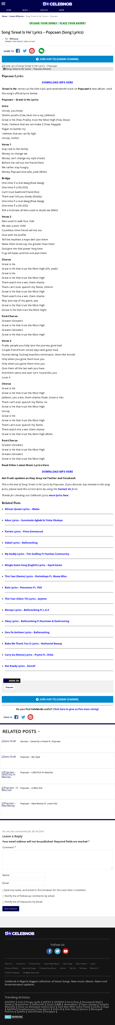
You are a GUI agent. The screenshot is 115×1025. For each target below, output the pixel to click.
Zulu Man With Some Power (74, 1006)
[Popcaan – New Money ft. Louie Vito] (10, 807)
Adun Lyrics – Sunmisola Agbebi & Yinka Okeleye (34, 520)
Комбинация (26, 1009)
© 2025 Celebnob (12, 973)
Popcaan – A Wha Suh (31, 788)
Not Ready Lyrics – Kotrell (20, 666)
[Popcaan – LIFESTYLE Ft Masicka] (10, 776)
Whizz (13, 38)
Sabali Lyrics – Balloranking (21, 542)
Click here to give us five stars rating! (76, 709)
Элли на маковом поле (32, 1006)
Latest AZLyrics (16, 16)
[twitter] (57, 951)
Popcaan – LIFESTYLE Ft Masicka (36, 772)
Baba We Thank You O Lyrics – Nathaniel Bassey (33, 643)
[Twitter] (25, 51)
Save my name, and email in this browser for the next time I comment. (45, 890)
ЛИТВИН (59, 1002)
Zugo (106, 1006)
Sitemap (83, 968)
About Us (8, 964)
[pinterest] (32, 51)
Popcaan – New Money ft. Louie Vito (39, 803)
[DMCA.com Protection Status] (57, 1017)
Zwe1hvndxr (35, 1011)
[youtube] (66, 951)
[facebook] (49, 951)
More (61, 10)
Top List (72, 968)
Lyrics (93, 964)
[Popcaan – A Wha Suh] (10, 792)
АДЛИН (11, 1009)
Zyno (52, 1006)
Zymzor (83, 1009)
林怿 (58, 1004)
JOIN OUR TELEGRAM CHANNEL (59, 59)
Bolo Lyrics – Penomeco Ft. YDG (23, 587)
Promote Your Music (47, 968)
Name (5, 875)
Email (5, 883)
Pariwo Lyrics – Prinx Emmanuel (24, 531)
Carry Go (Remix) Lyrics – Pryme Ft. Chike (29, 654)
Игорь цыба (32, 1002)
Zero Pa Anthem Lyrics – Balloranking (27, 632)
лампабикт (71, 1004)
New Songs (67, 964)
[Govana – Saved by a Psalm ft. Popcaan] (10, 745)
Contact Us (64, 489)
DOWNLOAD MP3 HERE (57, 82)
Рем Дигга (43, 1009)
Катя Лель (73, 1002)
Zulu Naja (71, 1009)
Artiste (44, 10)
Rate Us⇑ (94, 968)
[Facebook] (17, 51)
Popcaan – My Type (30, 756)
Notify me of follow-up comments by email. (30, 896)
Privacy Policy (34, 964)
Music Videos (81, 964)
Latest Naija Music (51, 964)
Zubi (20, 1002)
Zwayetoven (21, 1004)
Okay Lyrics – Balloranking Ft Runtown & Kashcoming (37, 621)
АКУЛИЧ (10, 1002)
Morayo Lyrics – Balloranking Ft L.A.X (27, 610)
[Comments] (41, 51)
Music (25, 10)
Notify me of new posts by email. (24, 901)
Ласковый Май (91, 1002)
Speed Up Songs (29, 968)
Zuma (50, 1004)
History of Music (11, 968)
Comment (9, 847)
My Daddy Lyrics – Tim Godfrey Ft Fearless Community (37, 554)
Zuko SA (57, 1009)
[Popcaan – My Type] (10, 761)
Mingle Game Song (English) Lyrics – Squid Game (33, 565)
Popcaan (9, 687)
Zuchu (97, 1006)
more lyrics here (58, 495)
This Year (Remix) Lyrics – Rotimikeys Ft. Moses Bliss (36, 576)
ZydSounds (37, 1004)
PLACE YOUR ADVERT (73, 23)
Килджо (50, 1011)
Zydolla (21, 1011)
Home (8, 10)
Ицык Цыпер (89, 1004)
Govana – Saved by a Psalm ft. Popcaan (40, 741)
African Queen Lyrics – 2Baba (22, 509)
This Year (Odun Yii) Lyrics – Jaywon (26, 598)
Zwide (8, 1004)
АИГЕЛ (47, 1002)
